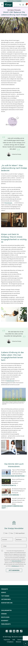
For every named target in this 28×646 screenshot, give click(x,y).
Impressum (7, 639)
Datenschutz (20, 639)
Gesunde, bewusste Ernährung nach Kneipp (12, 507)
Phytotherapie (8, 203)
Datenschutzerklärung (16, 561)
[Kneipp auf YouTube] (14, 631)
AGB (13, 639)
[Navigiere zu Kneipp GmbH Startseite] (8, 4)
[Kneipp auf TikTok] (21, 631)
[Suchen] (20, 4)
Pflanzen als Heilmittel (9, 485)
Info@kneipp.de (15, 566)
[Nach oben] (25, 643)
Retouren (18, 642)
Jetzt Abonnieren (14, 570)
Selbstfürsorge (10, 380)
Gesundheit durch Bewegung (10, 495)
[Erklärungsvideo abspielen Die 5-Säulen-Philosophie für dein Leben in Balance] (14, 393)
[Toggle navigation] (2, 4)
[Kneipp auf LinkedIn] (17, 631)
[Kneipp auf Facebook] (7, 631)
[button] (23, 4)
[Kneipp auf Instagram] (10, 631)
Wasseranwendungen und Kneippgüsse (13, 476)
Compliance (10, 642)
